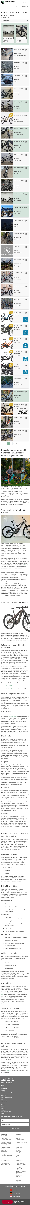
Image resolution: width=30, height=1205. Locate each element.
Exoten (17, 1148)
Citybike (6, 765)
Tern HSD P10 (17, 338)
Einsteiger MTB (4, 1141)
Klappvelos (12, 819)
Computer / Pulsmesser (21, 1171)
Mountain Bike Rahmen (6, 1143)
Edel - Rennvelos (19, 1135)
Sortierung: (5, 17)
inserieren (9, 1070)
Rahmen (18, 1141)
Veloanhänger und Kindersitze (22, 1166)
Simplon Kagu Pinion (19, 102)
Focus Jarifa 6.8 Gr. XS (19, 286)
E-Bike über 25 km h (10, 688)
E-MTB (16, 715)
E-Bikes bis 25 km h (9, 686)
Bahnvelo (18, 1158)
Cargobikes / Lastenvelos (6, 1155)
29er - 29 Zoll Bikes (5, 1144)
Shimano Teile (19, 1172)
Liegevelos (18, 1152)
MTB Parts (18, 1167)
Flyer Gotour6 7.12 (18, 312)
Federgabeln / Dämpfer (21, 1164)
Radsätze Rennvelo (20, 1163)
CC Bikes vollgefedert (5, 1137)
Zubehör (26, 564)
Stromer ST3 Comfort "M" (20, 391)
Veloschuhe (18, 1180)
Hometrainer (19, 1177)
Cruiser (17, 1155)
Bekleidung (18, 1169)
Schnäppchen (4, 1151)
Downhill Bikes (4, 1138)
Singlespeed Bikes (5, 1154)
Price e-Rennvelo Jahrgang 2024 (23, 38)
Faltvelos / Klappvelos (20, 1154)
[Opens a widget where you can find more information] (7, 1202)
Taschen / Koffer (19, 1173)
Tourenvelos (3, 1150)
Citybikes (3, 1148)
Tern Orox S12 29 (18, 325)
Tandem (18, 1150)
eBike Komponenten (20, 1181)
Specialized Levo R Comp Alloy (21, 115)
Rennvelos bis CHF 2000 (21, 1137)
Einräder (18, 1156)
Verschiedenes (19, 1175)
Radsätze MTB (19, 1162)
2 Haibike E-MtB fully (7, 38)
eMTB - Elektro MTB (5, 1164)
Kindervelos (3, 1152)
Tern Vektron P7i (18, 365)
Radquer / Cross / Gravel (21, 1142)
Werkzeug (18, 1176)
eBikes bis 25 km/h (5, 1162)
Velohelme (18, 1179)
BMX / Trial (18, 1151)
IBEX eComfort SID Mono (20, 378)
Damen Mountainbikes (6, 1142)
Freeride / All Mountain (6, 1139)
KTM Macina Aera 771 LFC (20, 220)
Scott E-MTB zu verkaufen (20, 430)
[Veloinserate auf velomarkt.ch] (8, 2)
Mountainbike (12, 716)
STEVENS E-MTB (18, 417)
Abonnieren (15, 1128)
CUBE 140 (16, 299)
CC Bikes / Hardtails (5, 1135)
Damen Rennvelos (20, 1139)
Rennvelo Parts (19, 1168)
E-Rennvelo (16, 246)
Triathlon (18, 1138)
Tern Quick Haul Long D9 (20, 351)
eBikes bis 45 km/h (5, 1163)
